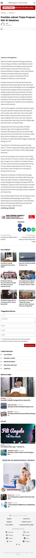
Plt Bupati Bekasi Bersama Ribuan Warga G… (21, 414)
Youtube (10, 538)
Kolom (3, 421)
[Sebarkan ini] (20, 230)
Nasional (3, 398)
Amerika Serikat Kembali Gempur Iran (27, 264)
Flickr (27, 538)
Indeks (9, 519)
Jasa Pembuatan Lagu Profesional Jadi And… (21, 498)
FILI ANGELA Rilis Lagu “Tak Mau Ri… (13, 447)
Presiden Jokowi (9, 358)
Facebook (10, 532)
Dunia (9, 405)
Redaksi (9, 522)
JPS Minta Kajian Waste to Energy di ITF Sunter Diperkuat (8, 302)
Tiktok (10, 541)
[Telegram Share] (29, 230)
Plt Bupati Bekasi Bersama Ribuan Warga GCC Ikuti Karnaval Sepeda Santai (8, 283)
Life (13, 495)
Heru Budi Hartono (10, 365)
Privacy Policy (26, 522)
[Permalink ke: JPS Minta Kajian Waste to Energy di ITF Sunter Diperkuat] (9, 294)
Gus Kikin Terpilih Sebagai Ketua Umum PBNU (8, 265)
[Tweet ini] (24, 230)
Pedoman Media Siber (26, 525)
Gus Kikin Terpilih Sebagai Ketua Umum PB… (16, 400)
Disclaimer (9, 525)
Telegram (27, 541)
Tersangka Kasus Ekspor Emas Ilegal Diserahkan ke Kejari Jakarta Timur (27, 282)
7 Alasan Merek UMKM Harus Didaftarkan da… (21, 505)
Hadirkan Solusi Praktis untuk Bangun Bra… (21, 453)
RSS (19, 544)
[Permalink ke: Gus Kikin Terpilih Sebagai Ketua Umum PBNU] (9, 257)
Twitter (27, 532)
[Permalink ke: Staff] (3, 24)
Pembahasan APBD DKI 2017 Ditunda (9, 237)
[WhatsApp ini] (33, 230)
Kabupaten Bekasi (9, 361)
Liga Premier (8, 355)
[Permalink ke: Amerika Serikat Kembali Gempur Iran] (27, 257)
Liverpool (7, 368)
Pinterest (10, 535)
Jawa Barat (11, 450)
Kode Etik (26, 519)
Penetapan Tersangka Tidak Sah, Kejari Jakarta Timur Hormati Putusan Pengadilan (26, 303)
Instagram (27, 535)
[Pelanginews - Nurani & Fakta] (18, 3)
